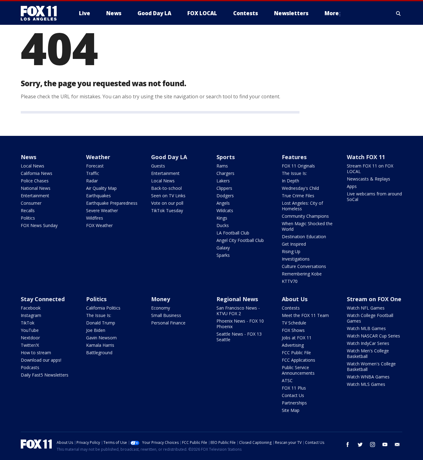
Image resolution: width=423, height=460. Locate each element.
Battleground (99, 352)
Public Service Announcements (298, 370)
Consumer (31, 203)
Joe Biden (95, 330)
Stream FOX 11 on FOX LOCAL (370, 168)
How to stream (36, 352)
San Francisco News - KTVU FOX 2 (238, 310)
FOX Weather (99, 225)
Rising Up (291, 251)
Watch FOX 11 (366, 157)
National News (35, 188)
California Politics (103, 308)
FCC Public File (296, 352)
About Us (294, 299)
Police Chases (35, 181)
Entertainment (35, 196)
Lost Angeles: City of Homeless (302, 206)
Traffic (92, 173)
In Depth (290, 181)
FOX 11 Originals (298, 166)
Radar (92, 181)
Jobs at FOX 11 (297, 338)
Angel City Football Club (240, 240)
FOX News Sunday (39, 225)
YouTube (30, 330)
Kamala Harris (100, 345)
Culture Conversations (304, 266)
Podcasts (30, 367)
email (397, 444)
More (332, 13)
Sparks (223, 255)
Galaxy (223, 248)
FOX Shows (293, 330)
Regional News (237, 299)
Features (294, 157)
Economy (160, 308)
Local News (32, 166)
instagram (372, 444)
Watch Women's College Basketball (371, 366)
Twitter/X (30, 345)
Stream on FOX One (374, 299)
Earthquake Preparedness (111, 203)
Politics (28, 218)
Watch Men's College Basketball (368, 353)
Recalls (28, 210)
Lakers (223, 181)
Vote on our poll (167, 203)
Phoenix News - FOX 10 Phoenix (240, 323)
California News (36, 173)
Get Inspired (294, 244)
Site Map (290, 410)
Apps (352, 186)
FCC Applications (298, 360)
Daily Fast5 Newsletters (44, 375)
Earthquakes (98, 196)
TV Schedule (294, 323)
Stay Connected (43, 299)
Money (160, 299)
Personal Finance (168, 323)
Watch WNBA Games (368, 377)
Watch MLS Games (366, 384)
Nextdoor (30, 338)
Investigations (296, 259)
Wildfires (94, 218)
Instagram (31, 315)
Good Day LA (169, 157)
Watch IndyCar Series (368, 343)
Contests (291, 308)
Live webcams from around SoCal (374, 196)
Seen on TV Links (168, 196)
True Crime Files (298, 196)
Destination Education (304, 236)
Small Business (166, 315)
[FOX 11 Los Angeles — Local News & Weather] (41, 13)
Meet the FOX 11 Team (305, 315)
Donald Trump (100, 323)
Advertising (293, 345)
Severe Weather (102, 210)
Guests (158, 166)
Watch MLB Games (366, 328)
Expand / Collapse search (398, 13)
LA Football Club (232, 233)
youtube (385, 444)
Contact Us (293, 395)
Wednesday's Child (300, 188)
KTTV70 (290, 281)
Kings (221, 218)
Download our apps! (41, 360)
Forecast (95, 166)
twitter (360, 444)
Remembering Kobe (302, 274)
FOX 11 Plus (294, 388)
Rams (222, 166)
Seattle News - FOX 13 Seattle (239, 336)
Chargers (225, 173)
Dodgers (225, 196)
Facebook (31, 308)
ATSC (287, 380)
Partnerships (294, 403)
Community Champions (305, 216)
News (28, 157)
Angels (223, 203)
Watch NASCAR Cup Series (373, 336)
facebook (348, 444)
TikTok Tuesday (167, 210)
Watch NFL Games (366, 308)
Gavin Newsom (101, 338)
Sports (225, 157)
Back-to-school (166, 188)
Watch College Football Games (370, 318)
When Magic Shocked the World (307, 226)
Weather (98, 157)
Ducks (222, 225)
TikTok (27, 323)
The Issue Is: (294, 173)
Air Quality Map (101, 188)
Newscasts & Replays (368, 179)
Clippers (224, 188)
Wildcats (224, 210)
